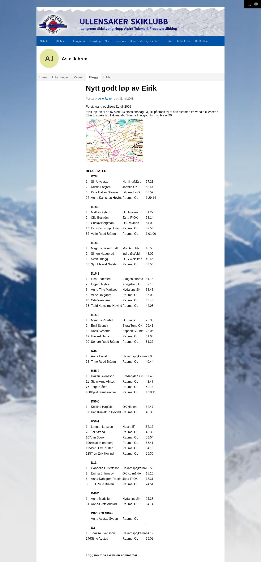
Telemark (120, 41)
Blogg (93, 77)
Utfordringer (60, 77)
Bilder (107, 77)
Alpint (108, 41)
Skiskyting (95, 41)
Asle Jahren (105, 98)
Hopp (133, 41)
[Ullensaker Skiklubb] (130, 21)
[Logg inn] (256, 4)
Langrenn (79, 41)
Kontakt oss (184, 41)
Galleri (169, 41)
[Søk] (249, 4)
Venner (78, 77)
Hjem (43, 77)
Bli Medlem (201, 41)
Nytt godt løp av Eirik (121, 88)
